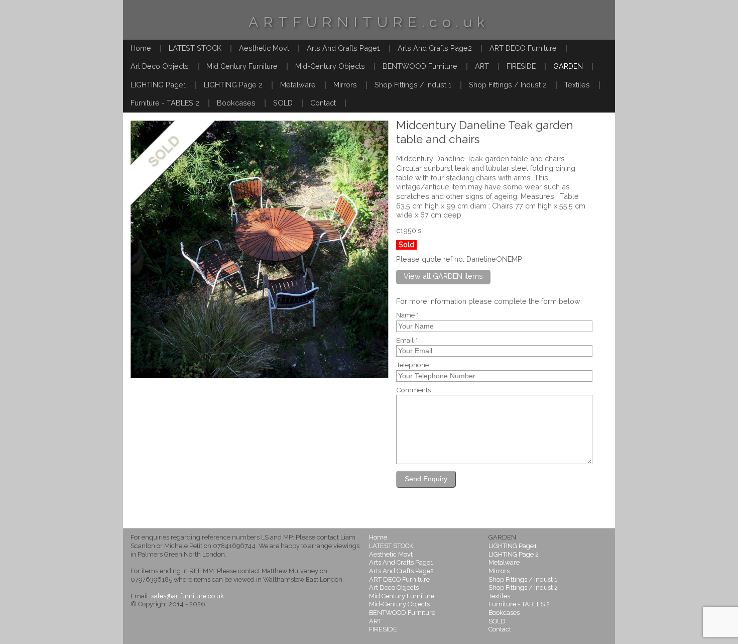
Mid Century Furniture (242, 66)
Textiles (577, 84)
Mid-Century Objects (330, 66)
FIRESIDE (521, 66)
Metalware (298, 84)
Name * (407, 315)
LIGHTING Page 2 (233, 84)
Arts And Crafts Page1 (343, 48)
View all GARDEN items (443, 276)
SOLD (283, 102)
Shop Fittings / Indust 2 (508, 84)
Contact (323, 102)
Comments (413, 390)
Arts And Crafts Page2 (435, 48)
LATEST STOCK (195, 48)
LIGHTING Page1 (158, 84)
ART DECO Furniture (523, 48)
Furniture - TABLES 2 (165, 102)
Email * (406, 340)
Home (141, 48)
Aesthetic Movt (264, 48)
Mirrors (345, 84)
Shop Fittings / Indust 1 (413, 84)
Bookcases (236, 102)
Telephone (412, 365)
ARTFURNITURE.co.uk (369, 22)
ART (482, 66)
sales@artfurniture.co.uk (187, 596)
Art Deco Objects (160, 66)
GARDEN (568, 66)
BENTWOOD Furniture (420, 66)
